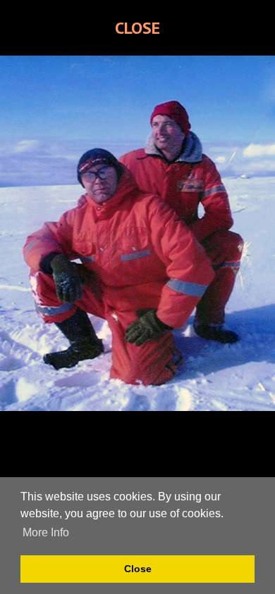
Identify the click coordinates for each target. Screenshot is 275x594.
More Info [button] (46, 532)
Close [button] (138, 568)
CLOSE (137, 28)
